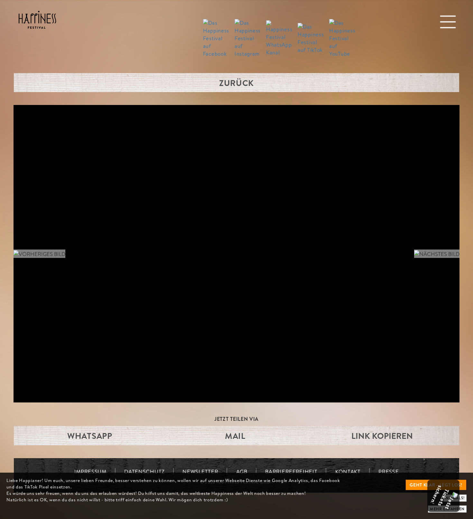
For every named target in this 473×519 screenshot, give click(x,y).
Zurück (236, 83)
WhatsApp (89, 435)
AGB (241, 471)
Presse (388, 471)
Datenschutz (144, 471)
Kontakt (348, 471)
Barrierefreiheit (291, 471)
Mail (235, 435)
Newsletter (200, 471)
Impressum (90, 471)
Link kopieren (382, 435)
